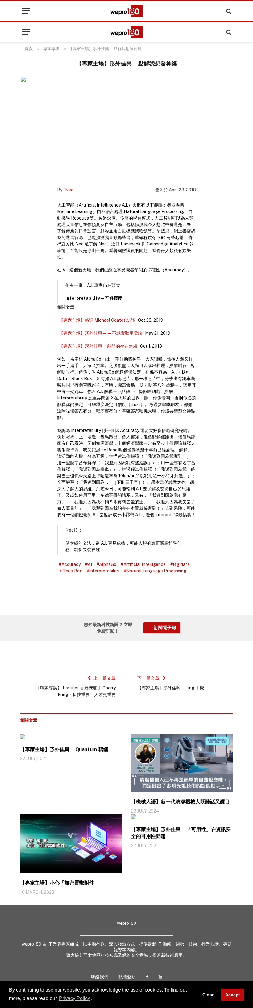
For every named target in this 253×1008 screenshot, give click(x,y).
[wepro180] (126, 11)
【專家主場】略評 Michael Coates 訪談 (97, 320)
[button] (94, 999)
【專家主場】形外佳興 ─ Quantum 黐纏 (64, 749)
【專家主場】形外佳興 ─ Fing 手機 (170, 687)
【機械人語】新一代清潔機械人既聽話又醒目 (180, 802)
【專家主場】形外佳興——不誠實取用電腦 (100, 333)
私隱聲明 (127, 976)
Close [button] (208, 994)
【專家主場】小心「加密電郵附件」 (59, 883)
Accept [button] (232, 994)
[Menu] (26, 11)
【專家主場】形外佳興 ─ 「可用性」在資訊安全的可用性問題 (181, 832)
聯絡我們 (99, 976)
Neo (69, 189)
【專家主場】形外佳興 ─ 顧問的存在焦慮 (98, 346)
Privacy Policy (74, 998)
